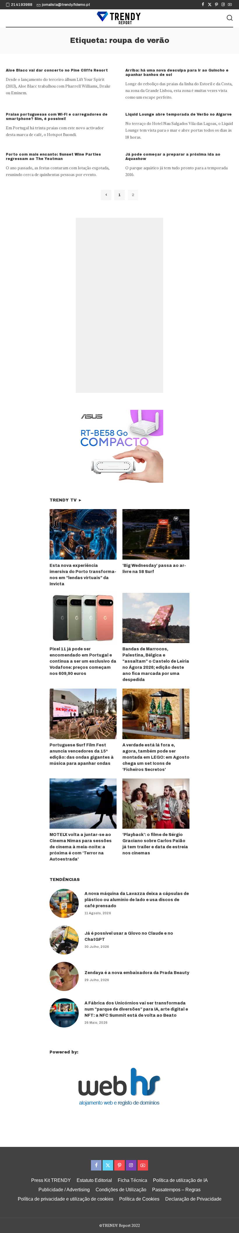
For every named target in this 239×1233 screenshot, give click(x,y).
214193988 (21, 5)
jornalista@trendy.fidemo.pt (66, 5)
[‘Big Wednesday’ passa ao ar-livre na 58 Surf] (155, 534)
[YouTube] (229, 4)
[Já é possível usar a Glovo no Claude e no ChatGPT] (64, 940)
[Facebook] (203, 4)
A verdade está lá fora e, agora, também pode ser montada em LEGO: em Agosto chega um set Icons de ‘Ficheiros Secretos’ (155, 757)
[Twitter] (209, 4)
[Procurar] (229, 18)
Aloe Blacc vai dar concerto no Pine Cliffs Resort (57, 70)
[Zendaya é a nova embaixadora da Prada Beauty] (64, 976)
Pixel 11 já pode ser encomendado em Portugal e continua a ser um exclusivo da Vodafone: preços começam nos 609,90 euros (83, 661)
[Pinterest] (216, 4)
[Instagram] (223, 4)
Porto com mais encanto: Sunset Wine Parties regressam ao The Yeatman (53, 156)
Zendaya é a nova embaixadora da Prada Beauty (137, 973)
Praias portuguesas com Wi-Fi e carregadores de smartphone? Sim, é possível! (57, 116)
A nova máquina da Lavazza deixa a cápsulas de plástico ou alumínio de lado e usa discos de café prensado (137, 899)
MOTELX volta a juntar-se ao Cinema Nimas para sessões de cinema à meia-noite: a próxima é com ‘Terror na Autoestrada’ (81, 847)
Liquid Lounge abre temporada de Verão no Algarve (178, 114)
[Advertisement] (119, 305)
